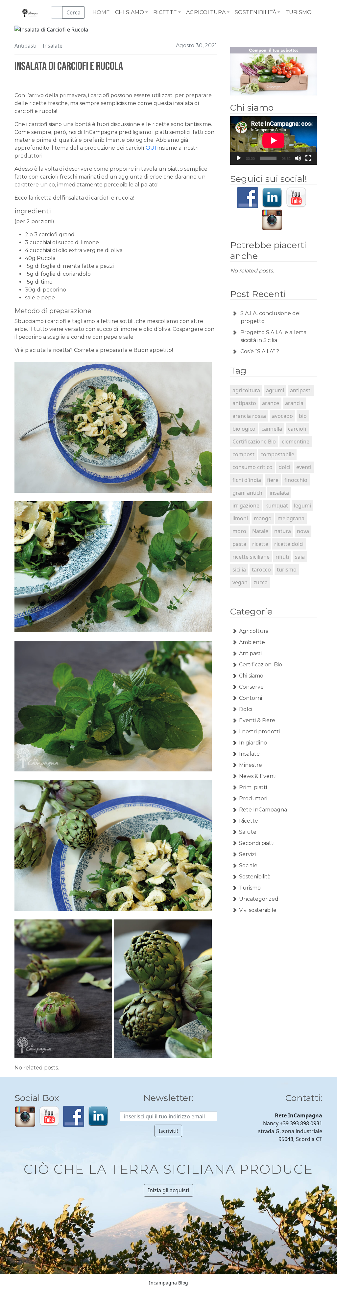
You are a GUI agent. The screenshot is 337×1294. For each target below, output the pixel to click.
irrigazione (245, 505)
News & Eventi (258, 776)
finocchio (295, 480)
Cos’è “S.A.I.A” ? (259, 351)
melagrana (290, 518)
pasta (239, 544)
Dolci (245, 709)
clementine (295, 441)
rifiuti (282, 556)
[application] (273, 140)
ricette (260, 544)
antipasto (244, 403)
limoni (240, 518)
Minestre (250, 765)
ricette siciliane (251, 556)
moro (239, 531)
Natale (260, 531)
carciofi (297, 428)
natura (282, 531)
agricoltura (246, 390)
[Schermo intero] (308, 158)
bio (303, 416)
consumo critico (252, 467)
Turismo (250, 888)
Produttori (253, 798)
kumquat (276, 505)
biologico (243, 428)
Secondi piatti (257, 843)
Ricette (248, 821)
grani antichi (248, 492)
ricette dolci (288, 544)
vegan (240, 582)
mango (263, 518)
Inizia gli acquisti (168, 1190)
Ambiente (252, 642)
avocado (282, 416)
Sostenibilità (255, 876)
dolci (284, 467)
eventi (303, 467)
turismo (287, 569)
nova (303, 531)
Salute (247, 832)
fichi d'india (246, 480)
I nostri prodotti (259, 731)
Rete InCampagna (263, 810)
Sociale (248, 865)
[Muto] (298, 158)
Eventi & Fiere (257, 720)
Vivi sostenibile (258, 910)
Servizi (247, 854)
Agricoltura (254, 631)
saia (300, 556)
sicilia (239, 569)
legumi (302, 505)
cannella (271, 428)
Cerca (73, 12)
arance (270, 403)
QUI (151, 148)
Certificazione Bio (254, 441)
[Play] (238, 158)
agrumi (275, 390)
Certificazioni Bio (260, 664)
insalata (279, 492)
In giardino (253, 743)
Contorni (250, 698)
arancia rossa (249, 416)
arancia (294, 403)
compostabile (277, 454)
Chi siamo (251, 676)
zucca (260, 582)
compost (243, 454)
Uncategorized (258, 899)
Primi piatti (253, 787)
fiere (272, 480)
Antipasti (25, 45)
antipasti (301, 390)
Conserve (251, 687)
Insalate (52, 45)
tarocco (261, 569)
